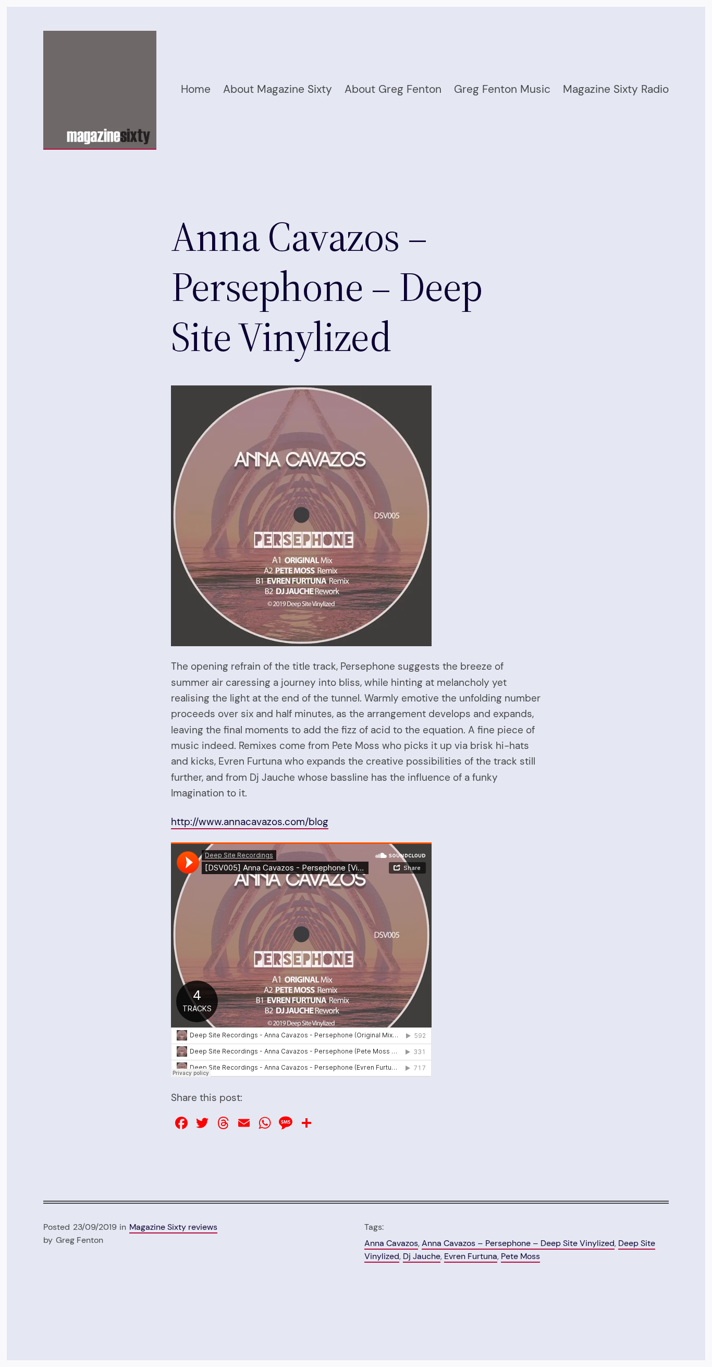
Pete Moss (520, 1256)
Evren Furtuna (470, 1256)
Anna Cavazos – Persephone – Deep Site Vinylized (518, 1243)
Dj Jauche (421, 1256)
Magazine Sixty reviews (173, 1226)
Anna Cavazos (391, 1243)
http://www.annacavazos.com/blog (249, 821)
